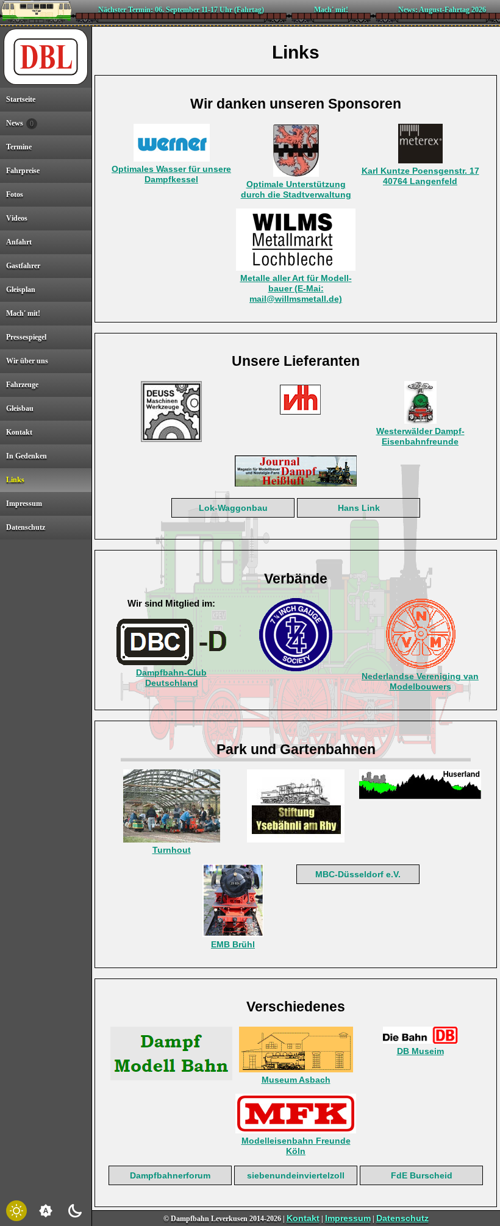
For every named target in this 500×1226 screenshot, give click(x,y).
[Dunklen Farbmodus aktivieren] (75, 1210)
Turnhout (171, 850)
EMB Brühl (233, 944)
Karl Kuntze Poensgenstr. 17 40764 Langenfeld (420, 176)
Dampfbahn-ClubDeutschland (171, 678)
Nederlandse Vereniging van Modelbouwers (420, 681)
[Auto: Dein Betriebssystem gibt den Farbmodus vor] (45, 1210)
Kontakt (303, 1218)
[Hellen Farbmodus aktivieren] (16, 1210)
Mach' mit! (331, 9)
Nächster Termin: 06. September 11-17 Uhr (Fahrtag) (181, 9)
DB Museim (420, 1051)
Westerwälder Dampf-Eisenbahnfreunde (420, 436)
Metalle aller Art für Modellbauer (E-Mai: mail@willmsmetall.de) (296, 288)
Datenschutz (402, 1218)
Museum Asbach (296, 1080)
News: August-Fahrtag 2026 (442, 9)
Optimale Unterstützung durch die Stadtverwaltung (296, 189)
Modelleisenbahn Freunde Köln (296, 1146)
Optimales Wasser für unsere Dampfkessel (171, 174)
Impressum (348, 1218)
